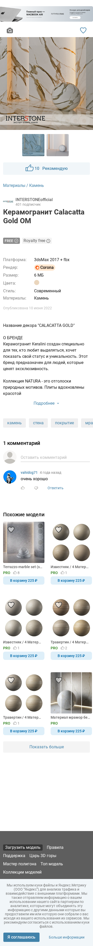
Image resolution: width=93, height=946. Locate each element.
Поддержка (14, 855)
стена (38, 422)
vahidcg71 (29, 472)
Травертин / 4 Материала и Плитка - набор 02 (70, 642)
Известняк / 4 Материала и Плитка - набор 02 (70, 567)
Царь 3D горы (42, 855)
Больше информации (66, 937)
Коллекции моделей (22, 872)
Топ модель (52, 863)
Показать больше (46, 746)
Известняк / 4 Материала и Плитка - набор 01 (23, 642)
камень (14, 422)
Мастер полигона (19, 863)
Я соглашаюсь (21, 937)
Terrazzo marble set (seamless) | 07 (23, 567)
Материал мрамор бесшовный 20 (70, 717)
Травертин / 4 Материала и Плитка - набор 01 (23, 717)
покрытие (64, 422)
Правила (55, 847)
